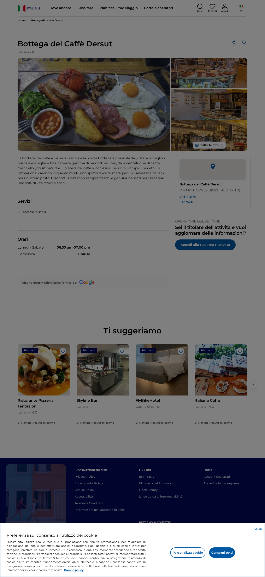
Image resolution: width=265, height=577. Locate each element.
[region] (132, 550)
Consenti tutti (222, 552)
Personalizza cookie (188, 552)
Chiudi (258, 528)
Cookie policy (74, 570)
